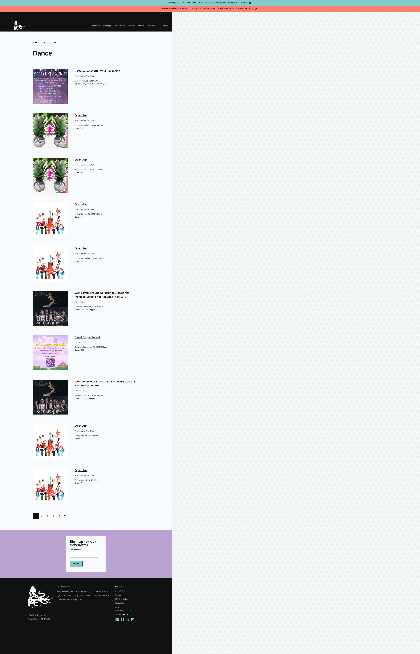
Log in (165, 25)
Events (44, 42)
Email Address (75, 550)
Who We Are (120, 591)
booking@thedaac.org (184, 8)
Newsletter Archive (123, 611)
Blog (117, 607)
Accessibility (120, 603)
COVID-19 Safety (122, 599)
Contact (118, 595)
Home (35, 42)
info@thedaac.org (224, 8)
